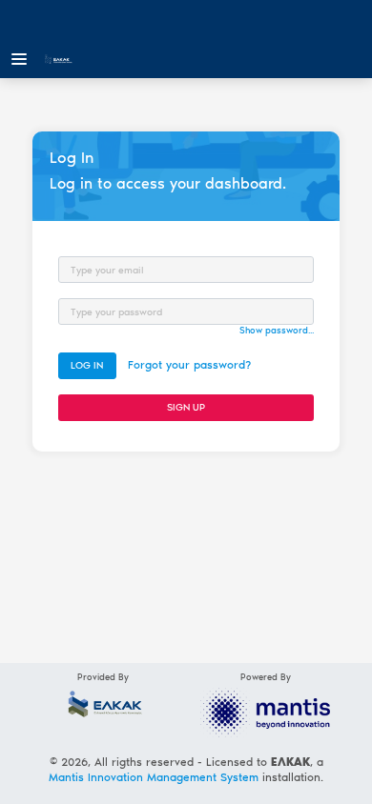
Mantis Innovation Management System (153, 777)
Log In (87, 365)
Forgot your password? (189, 365)
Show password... (276, 330)
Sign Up (186, 407)
